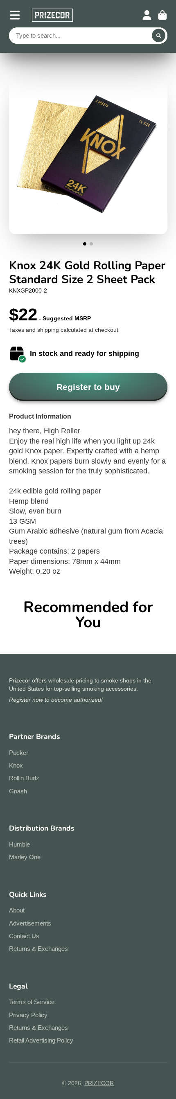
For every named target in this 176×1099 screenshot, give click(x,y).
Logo (52, 15)
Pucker (18, 752)
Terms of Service (31, 1001)
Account (147, 15)
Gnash (18, 791)
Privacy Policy (28, 1014)
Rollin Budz (24, 778)
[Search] (159, 36)
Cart (162, 15)
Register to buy (88, 387)
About (17, 910)
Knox (16, 765)
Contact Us (24, 935)
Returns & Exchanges (38, 948)
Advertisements (30, 923)
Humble (19, 844)
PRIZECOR (99, 1083)
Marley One (25, 857)
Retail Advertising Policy (41, 1040)
